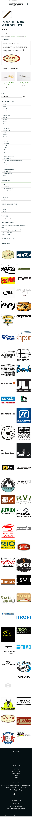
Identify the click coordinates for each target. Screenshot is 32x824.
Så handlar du (6, 186)
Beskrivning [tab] (6, 39)
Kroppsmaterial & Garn (9, 156)
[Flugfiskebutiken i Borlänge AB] (1, 346)
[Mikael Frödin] (1, 494)
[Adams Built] (1, 246)
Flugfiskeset (5, 124)
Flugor (4, 175)
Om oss (4, 211)
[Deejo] (1, 300)
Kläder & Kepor (6, 130)
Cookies (16, 777)
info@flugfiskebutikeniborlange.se (18, 808)
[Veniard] (1, 696)
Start (4, 184)
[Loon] (1, 459)
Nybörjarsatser (7, 171)
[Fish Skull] (1, 328)
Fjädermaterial (17, 36)
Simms (4, 104)
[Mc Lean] (1, 477)
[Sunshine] (1, 626)
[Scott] (1, 557)
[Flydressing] (1, 363)
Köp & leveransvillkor (8, 188)
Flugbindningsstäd (8, 173)
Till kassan (5, 197)
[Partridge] (1, 506)
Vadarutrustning (6, 128)
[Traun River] (1, 659)
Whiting (5, 149)
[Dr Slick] (1, 313)
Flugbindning (13, 36)
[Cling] (1, 286)
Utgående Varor (6, 115)
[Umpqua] (1, 675)
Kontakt (4, 193)
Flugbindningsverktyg (9, 169)
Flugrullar (5, 119)
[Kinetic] (1, 407)
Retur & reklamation (7, 190)
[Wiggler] (1, 729)
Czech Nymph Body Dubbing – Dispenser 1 (11, 230)
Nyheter (5, 209)
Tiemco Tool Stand (6, 234)
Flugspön (5, 117)
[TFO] (1, 643)
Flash (5, 139)
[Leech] (1, 442)
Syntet (5, 147)
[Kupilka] (1, 425)
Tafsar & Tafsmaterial (8, 126)
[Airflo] (1, 264)
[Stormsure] (1, 609)
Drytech (4, 106)
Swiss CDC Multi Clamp (7, 232)
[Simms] (1, 574)
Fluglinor (5, 121)
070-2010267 (19, 806)
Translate (12, 2)
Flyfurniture (6, 141)
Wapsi (25, 36)
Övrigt (5, 145)
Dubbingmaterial (8, 158)
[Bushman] (1, 275)
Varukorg (5, 199)
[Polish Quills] (1, 522)
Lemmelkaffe (6, 113)
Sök (24, 96)
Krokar (5, 167)
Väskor (4, 132)
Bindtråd (6, 162)
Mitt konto (5, 195)
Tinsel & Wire (7, 165)
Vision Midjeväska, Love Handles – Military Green (13, 229)
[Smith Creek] (1, 591)
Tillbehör (5, 134)
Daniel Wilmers (6, 108)
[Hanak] (1, 394)
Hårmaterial (6, 154)
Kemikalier (6, 143)
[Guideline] (1, 378)
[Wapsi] (1, 713)
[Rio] (1, 539)
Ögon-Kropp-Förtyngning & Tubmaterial (13, 160)
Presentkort (5, 111)
